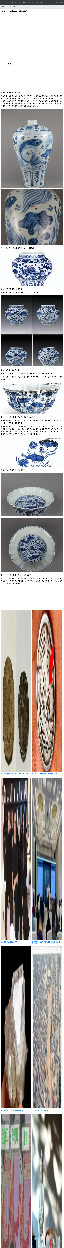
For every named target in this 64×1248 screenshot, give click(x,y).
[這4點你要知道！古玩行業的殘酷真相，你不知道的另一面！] (47, 940)
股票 (45, 2)
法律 (61, 2)
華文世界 (9, 6)
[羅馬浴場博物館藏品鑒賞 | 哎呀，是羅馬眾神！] (16, 771)
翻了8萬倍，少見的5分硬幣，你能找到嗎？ (43, 774)
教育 (57, 2)
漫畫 (37, 2)
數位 (20, 2)
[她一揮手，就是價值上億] (16, 940)
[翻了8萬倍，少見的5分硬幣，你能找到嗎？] (47, 771)
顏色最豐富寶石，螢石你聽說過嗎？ (10, 1110)
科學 (16, 2)
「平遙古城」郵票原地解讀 (39, 1110)
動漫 (33, 2)
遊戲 (28, 2)
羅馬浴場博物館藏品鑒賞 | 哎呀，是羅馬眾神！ (13, 774)
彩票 (49, 2)
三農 (53, 2)
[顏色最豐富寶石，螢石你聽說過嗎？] (16, 1108)
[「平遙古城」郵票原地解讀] (47, 1108)
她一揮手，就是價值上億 (7, 942)
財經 (41, 2)
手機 (24, 2)
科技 (12, 2)
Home (7, 2)
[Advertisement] (32, 597)
